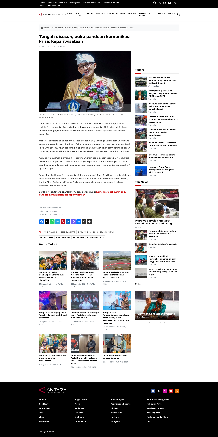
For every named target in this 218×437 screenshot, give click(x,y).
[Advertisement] (157, 50)
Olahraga (120, 13)
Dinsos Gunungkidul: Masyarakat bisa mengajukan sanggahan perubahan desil (162, 259)
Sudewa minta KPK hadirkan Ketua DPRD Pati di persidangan (162, 132)
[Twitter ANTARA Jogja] (159, 3)
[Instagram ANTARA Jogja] (164, 3)
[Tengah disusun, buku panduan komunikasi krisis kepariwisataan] (157, 203)
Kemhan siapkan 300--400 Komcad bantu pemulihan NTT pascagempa (163, 119)
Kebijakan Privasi (155, 404)
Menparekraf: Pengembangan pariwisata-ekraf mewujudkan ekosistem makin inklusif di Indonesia (116, 317)
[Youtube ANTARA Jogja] (169, 3)
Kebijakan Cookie (155, 408)
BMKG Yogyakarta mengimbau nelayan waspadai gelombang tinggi (162, 272)
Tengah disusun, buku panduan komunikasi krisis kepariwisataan (104, 28)
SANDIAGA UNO (50, 232)
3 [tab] (157, 322)
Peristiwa (100, 13)
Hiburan (161, 13)
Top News (63, 3)
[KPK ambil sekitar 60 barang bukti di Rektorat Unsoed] (141, 158)
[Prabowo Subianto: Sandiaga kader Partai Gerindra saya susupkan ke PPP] (85, 300)
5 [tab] (164, 322)
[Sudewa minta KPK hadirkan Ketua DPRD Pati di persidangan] (141, 133)
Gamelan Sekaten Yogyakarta (162, 244)
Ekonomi (110, 13)
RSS (149, 421)
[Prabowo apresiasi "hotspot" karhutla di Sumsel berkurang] (141, 146)
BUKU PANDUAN (63, 237)
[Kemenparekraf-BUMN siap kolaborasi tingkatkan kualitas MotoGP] (117, 260)
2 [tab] (153, 322)
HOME (69, 13)
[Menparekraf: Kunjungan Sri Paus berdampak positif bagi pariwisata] (53, 300)
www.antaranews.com (91, 3)
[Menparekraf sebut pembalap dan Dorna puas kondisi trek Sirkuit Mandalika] (53, 260)
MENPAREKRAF (46, 237)
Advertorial (116, 413)
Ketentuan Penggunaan (158, 399)
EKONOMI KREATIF (95, 237)
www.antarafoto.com (111, 3)
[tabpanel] (157, 305)
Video (42, 417)
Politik (90, 13)
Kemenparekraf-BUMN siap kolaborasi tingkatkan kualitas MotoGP (116, 275)
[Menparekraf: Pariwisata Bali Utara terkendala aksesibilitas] (53, 343)
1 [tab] (149, 322)
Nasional (115, 417)
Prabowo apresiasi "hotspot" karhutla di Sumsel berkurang (153, 222)
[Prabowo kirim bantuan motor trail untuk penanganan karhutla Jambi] (141, 107)
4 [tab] (160, 322)
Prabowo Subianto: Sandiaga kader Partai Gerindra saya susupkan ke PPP (85, 315)
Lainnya (170, 13)
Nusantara (44, 421)
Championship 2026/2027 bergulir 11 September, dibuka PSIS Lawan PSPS (162, 93)
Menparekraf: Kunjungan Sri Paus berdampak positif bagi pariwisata (53, 315)
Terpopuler (52, 3)
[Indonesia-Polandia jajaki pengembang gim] (117, 343)
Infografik (115, 421)
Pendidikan (132, 13)
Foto (138, 284)
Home (46, 28)
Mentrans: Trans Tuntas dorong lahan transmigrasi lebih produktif (161, 169)
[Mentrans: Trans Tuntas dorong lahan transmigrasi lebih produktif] (141, 170)
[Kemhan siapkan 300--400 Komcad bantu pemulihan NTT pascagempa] (141, 120)
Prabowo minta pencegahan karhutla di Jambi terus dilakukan (162, 234)
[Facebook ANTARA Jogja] (154, 3)
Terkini (43, 3)
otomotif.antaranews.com (50, 5)
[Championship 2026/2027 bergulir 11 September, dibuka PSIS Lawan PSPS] (141, 94)
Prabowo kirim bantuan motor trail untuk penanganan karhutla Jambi (162, 106)
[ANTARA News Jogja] (52, 14)
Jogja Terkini (77, 14)
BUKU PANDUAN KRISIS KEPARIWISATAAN (96, 232)
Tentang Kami (74, 3)
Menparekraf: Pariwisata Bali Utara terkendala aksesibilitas (52, 358)
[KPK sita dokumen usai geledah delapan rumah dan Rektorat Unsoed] (141, 81)
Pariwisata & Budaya (144, 14)
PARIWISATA (78, 237)
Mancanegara (117, 399)
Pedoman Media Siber (157, 417)
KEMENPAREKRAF (67, 232)
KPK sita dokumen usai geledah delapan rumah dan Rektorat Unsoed (162, 80)
